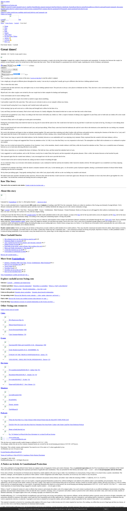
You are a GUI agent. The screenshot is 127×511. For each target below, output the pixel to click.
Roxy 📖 (7, 41)
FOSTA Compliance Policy (26, 455)
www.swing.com (14, 437)
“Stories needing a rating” (17, 221)
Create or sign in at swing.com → (35, 185)
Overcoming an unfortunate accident (15, 251)
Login (9, 5)
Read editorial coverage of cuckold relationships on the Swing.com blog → (33, 301)
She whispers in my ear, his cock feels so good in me (19, 239)
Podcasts (95, 7)
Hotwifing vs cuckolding (40, 286)
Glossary (28, 9)
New (5, 28)
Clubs (58, 7)
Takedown (8, 452)
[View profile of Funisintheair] (3, 199)
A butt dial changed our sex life (13, 250)
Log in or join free (35, 78)
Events (10, 7)
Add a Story (8, 34)
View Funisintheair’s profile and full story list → (15, 275)
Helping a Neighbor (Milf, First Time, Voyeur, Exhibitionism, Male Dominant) (27, 263)
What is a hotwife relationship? (23, 286)
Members (4, 388)
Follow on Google (6, 14)
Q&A (48, 9)
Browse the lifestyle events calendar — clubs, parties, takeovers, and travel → (37, 295)
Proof (10, 69)
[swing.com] (11, 19)
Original (5, 69)
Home (2, 23)
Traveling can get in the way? (13, 270)
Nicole (3, 67)
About (16, 452)
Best (5, 29)
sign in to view (41, 202)
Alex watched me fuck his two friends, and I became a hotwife (23, 242)
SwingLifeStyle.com (36, 12)
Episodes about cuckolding (23, 292)
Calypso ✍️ (8, 40)
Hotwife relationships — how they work (34, 289)
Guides (12, 9)
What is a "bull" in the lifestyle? (58, 286)
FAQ (67, 9)
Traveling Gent (8, 268)
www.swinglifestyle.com (18, 439)
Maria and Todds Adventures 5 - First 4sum (17, 248)
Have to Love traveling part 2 (13, 264)
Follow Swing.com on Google (10, 309)
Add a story (108, 219)
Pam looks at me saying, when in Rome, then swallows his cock (23, 246)
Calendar (22, 7)
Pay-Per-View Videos (10, 36)
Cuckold (16, 23)
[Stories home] (1, 65)
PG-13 (15, 69)
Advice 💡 (7, 38)
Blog (13, 452)
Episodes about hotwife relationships (42, 292)
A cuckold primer (16, 289)
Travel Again (8, 266)
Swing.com (20, 12)
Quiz (82, 9)
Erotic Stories (75, 7)
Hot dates (4, 363)
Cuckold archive (31, 215)
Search (6, 33)
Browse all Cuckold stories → (9, 255)
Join (20, 19)
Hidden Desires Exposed (11, 244)
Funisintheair (12, 202)
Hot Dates (40, 7)
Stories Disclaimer (39, 455)
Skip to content (5, 1)
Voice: (17, 66)
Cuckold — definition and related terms (18, 282)
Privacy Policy (13, 455)
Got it (105, 509)
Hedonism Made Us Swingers (13, 241)
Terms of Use (5, 455)
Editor (7, 12)
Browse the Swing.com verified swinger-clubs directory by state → (28, 298)
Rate (5, 31)
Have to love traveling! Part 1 (13, 271)
